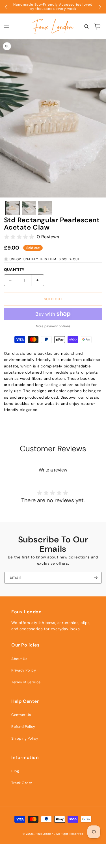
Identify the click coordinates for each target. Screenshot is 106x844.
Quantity (14, 269)
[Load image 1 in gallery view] (13, 208)
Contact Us (21, 715)
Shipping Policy (24, 738)
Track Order (22, 783)
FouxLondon (44, 834)
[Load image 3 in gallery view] (45, 208)
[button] (6, 26)
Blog (15, 771)
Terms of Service (26, 682)
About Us (19, 659)
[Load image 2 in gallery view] (29, 208)
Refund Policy (23, 726)
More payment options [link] (53, 326)
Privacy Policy (23, 670)
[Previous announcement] (6, 7)
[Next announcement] (100, 7)
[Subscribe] (95, 578)
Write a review (53, 470)
